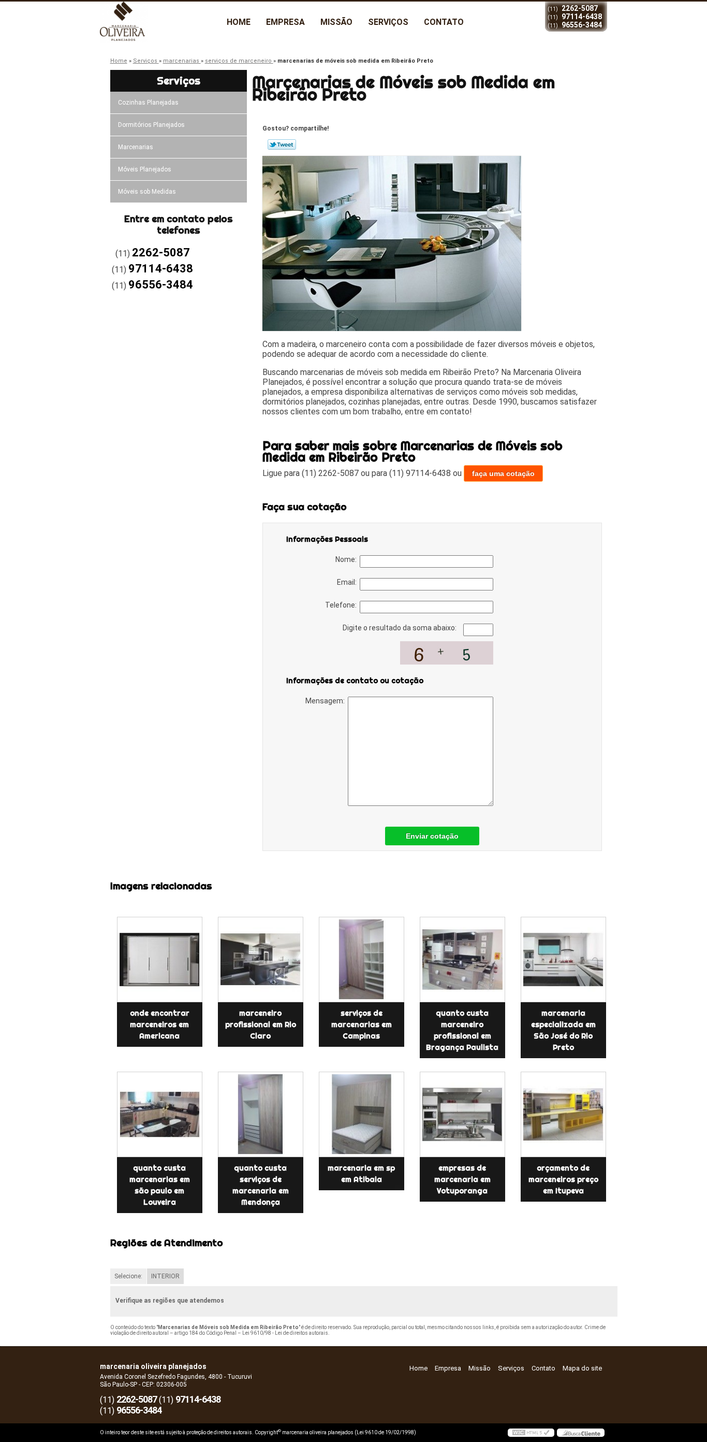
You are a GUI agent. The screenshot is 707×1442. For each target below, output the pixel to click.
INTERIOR (165, 1276)
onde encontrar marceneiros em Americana (159, 1024)
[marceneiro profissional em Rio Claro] (260, 959)
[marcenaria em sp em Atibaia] (361, 1114)
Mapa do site (582, 1368)
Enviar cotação (432, 836)
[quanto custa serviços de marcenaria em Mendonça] (260, 1114)
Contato (444, 22)
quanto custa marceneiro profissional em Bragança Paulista (462, 1030)
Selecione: (128, 1276)
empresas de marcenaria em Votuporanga (462, 1179)
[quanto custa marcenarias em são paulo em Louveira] (159, 1114)
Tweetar (282, 144)
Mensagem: (326, 701)
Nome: (347, 559)
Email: (348, 582)
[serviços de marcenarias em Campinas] (361, 959)
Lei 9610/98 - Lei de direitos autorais (285, 1333)
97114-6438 (582, 16)
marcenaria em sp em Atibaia (361, 1173)
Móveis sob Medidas (147, 191)
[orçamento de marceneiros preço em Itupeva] (563, 1114)
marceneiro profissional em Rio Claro (260, 1024)
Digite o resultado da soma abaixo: (400, 628)
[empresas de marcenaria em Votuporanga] (462, 1114)
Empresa (285, 22)
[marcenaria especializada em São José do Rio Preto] (563, 959)
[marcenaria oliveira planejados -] (159, 22)
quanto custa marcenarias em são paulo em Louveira (159, 1185)
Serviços (388, 22)
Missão (336, 22)
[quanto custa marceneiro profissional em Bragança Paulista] (462, 959)
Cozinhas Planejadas (148, 102)
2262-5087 (580, 8)
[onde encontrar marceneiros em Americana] (159, 959)
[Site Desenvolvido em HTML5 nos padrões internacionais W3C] (531, 1433)
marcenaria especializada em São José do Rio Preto (563, 1030)
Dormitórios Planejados (151, 124)
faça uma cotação (503, 473)
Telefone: (342, 605)
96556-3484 (582, 25)
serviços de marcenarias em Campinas (361, 1024)
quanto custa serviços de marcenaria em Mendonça (260, 1185)
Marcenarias (135, 147)
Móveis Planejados (144, 169)
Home (239, 22)
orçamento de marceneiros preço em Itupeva (563, 1179)
